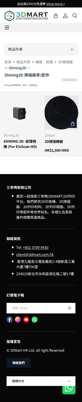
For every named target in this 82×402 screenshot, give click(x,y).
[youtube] (26, 320)
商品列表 (23, 61)
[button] (56, 16)
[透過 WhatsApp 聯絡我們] (68, 388)
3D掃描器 (65, 61)
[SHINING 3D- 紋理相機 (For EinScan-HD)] (20, 112)
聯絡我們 (18, 362)
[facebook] (10, 320)
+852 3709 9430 (35, 247)
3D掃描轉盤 (54, 141)
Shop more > (55, 3)
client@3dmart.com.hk (35, 254)
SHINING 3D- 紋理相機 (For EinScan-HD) (20, 143)
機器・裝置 (44, 61)
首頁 (7, 61)
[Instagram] (18, 320)
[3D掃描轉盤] (62, 112)
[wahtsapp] (34, 320)
